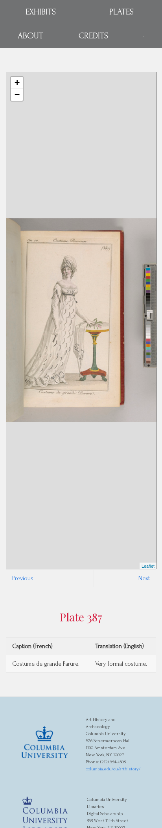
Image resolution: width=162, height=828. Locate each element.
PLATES (121, 11)
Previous (22, 578)
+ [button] (17, 82)
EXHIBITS (41, 11)
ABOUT (30, 35)
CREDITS (93, 35)
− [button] (17, 95)
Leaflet (148, 566)
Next (144, 578)
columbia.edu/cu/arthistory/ (113, 769)
